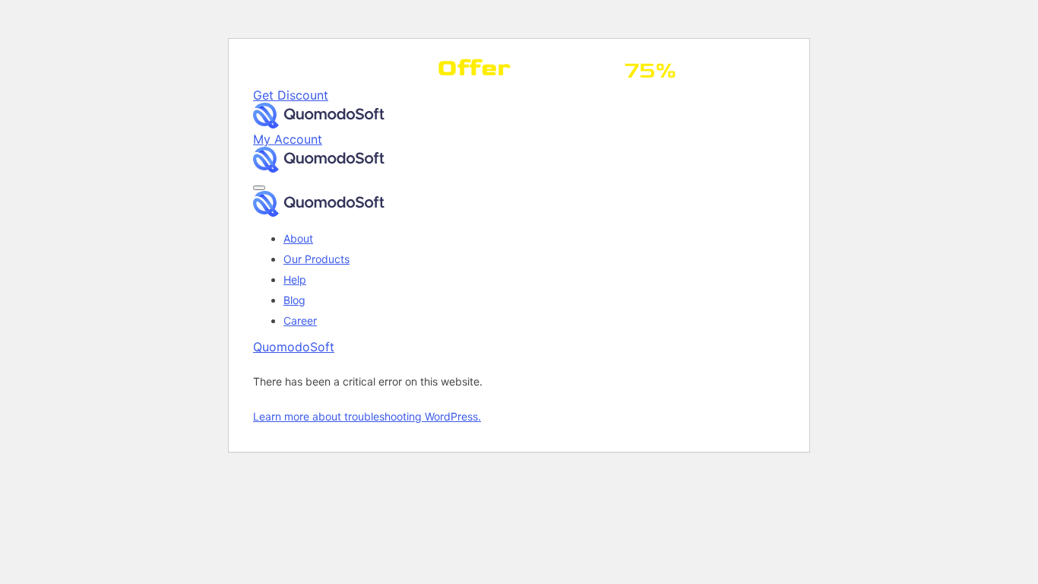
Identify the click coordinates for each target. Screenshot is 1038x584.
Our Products (316, 258)
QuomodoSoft (293, 346)
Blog (294, 300)
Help (294, 279)
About (298, 238)
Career (300, 320)
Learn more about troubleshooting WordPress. (367, 416)
